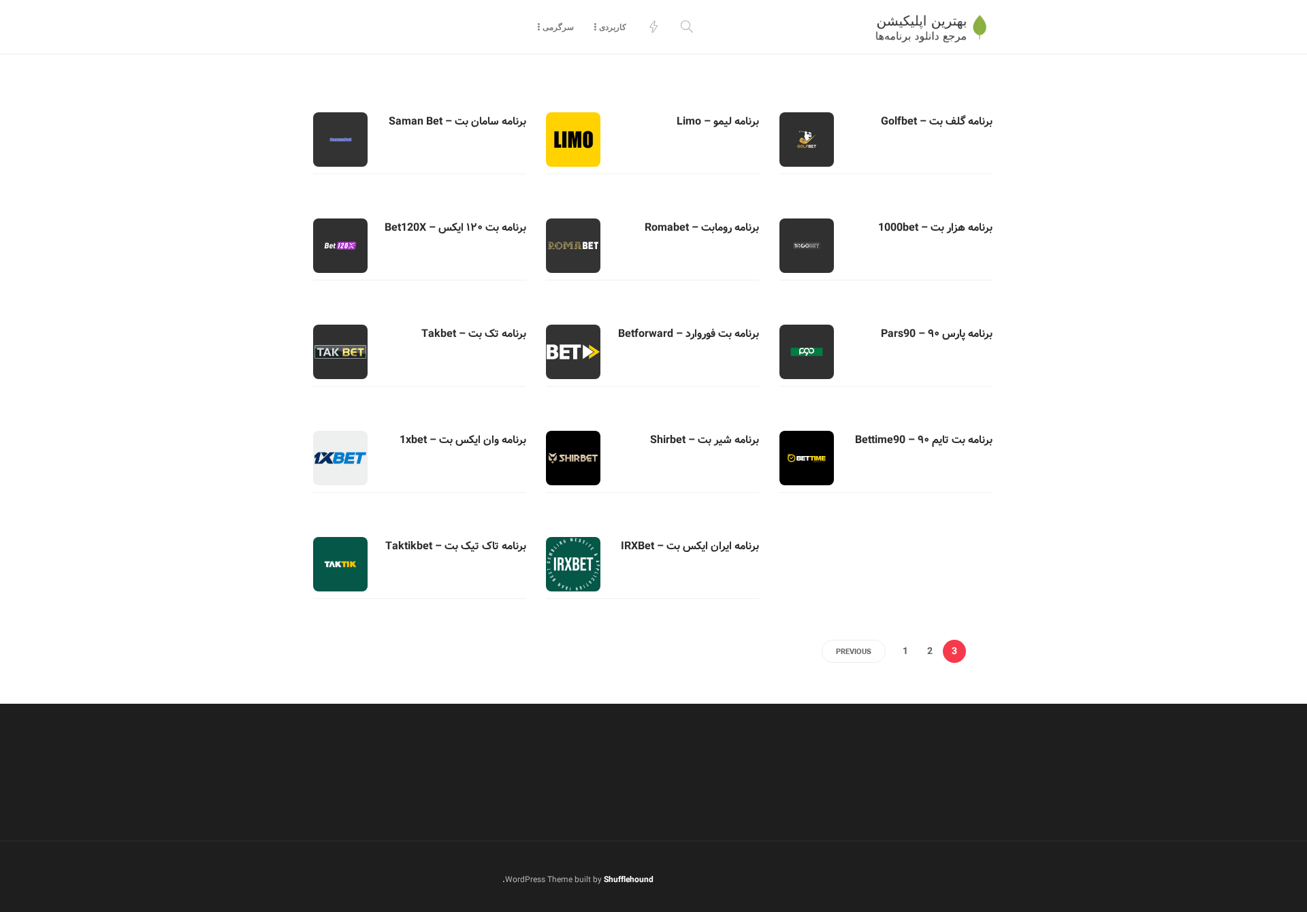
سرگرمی (558, 27)
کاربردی (612, 27)
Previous (853, 652)
